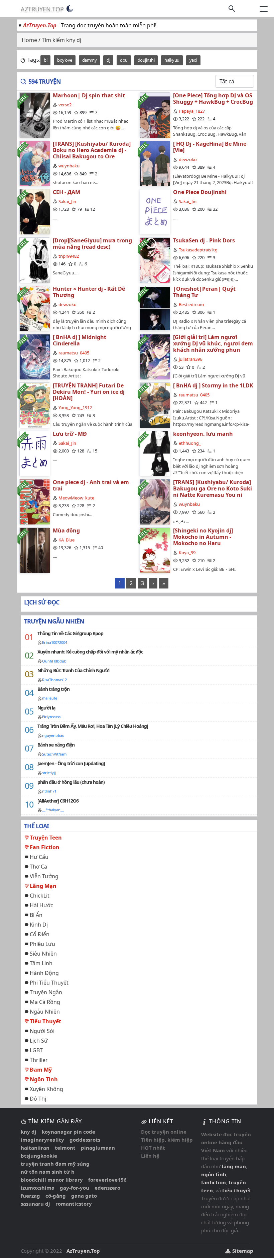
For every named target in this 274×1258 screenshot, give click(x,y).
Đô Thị (38, 1098)
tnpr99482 (68, 256)
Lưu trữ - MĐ (70, 433)
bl (45, 60)
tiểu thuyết (236, 1190)
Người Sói (42, 1031)
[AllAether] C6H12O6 (58, 801)
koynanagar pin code (68, 1131)
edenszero (107, 1187)
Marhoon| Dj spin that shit (89, 95)
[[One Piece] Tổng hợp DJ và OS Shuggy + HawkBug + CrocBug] (155, 114)
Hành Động (44, 973)
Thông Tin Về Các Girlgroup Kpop (70, 633)
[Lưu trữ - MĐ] (34, 453)
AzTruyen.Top (42, 9)
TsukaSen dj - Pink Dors (204, 240)
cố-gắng (55, 1195)
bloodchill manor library (52, 1179)
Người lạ (46, 708)
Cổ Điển (39, 934)
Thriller (39, 1060)
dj (108, 60)
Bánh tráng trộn (53, 689)
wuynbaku (69, 166)
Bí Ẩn (36, 915)
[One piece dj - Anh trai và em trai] (34, 501)
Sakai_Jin (67, 201)
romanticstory (73, 1203)
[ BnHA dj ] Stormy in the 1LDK (213, 385)
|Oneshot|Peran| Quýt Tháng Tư (204, 292)
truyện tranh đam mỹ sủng (55, 1163)
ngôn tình (213, 1174)
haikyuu (171, 60)
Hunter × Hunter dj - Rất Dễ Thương (89, 292)
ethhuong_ (190, 443)
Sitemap (242, 1250)
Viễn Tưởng (44, 876)
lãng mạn (234, 1166)
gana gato (84, 1195)
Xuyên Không (46, 1089)
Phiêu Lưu (42, 944)
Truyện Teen (46, 837)
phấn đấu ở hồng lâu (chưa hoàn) (71, 782)
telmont (65, 1147)
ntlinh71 (49, 791)
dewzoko (188, 159)
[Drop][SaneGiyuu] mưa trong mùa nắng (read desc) (92, 243)
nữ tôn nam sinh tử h (48, 1171)
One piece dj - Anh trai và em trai (91, 485)
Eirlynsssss (51, 716)
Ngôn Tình (44, 1079)
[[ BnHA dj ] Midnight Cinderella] (34, 356)
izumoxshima (37, 1187)
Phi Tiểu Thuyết (49, 982)
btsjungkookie (39, 1155)
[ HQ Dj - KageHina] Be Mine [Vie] (209, 147)
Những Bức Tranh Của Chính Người (73, 670)
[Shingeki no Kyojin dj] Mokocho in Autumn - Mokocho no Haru (203, 537)
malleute (49, 698)
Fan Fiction (44, 847)
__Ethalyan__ (53, 809)
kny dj (28, 1131)
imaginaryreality (42, 1139)
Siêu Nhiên (43, 953)
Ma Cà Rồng (45, 1002)
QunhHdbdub (54, 661)
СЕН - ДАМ (66, 192)
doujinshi (146, 60)
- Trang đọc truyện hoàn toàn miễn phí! (89, 25)
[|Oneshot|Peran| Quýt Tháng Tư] (155, 308)
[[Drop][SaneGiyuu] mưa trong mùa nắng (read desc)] (34, 259)
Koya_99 (187, 552)
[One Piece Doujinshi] (155, 211)
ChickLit (39, 895)
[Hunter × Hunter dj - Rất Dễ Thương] (34, 308)
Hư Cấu (39, 857)
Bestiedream (191, 304)
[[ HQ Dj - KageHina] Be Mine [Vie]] (155, 163)
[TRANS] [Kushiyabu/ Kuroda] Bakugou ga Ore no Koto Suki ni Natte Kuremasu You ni (212, 488)
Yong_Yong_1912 (75, 407)
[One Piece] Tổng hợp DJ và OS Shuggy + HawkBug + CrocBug (213, 98)
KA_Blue (66, 540)
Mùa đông (66, 530)
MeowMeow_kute (76, 498)
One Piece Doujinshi (200, 192)
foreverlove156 (107, 1179)
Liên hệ (150, 1155)
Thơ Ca (38, 866)
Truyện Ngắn (46, 992)
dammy (89, 60)
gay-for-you (74, 1187)
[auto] (70, 8)
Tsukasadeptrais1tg (198, 250)
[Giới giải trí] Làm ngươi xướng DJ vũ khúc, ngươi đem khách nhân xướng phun (213, 343)
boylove (64, 60)
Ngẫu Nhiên (45, 1011)
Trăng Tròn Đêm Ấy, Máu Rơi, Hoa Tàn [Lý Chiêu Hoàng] (92, 726)
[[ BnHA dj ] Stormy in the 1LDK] (155, 404)
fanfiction (213, 1182)
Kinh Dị (39, 924)
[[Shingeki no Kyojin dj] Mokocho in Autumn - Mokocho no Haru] (155, 549)
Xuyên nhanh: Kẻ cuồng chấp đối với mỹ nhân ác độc (90, 652)
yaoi (193, 60)
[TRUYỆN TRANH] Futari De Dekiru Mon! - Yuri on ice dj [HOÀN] (89, 392)
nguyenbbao (53, 735)
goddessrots (85, 1139)
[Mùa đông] (34, 549)
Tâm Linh (41, 963)
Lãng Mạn (43, 886)
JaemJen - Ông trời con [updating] (71, 763)
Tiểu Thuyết (45, 1021)
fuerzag (30, 1195)
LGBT (36, 1050)
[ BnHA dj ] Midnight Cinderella (79, 340)
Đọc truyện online (163, 1131)
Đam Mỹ (41, 1069)
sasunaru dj (35, 1203)
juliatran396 (190, 359)
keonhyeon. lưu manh (203, 433)
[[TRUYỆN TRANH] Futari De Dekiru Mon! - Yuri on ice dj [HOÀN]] (34, 404)
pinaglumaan (98, 1147)
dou (124, 60)
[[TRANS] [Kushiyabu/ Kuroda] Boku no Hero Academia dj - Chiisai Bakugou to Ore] (34, 163)
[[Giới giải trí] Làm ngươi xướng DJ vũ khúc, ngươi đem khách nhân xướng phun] (155, 356)
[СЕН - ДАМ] (34, 211)
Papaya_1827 (192, 111)
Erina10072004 (54, 642)
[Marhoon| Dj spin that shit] (34, 114)
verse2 (65, 105)
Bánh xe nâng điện (56, 745)
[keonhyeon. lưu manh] (155, 453)
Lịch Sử (39, 1040)
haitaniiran (35, 1147)
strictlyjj (49, 772)
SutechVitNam (54, 754)
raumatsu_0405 (73, 353)
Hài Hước (41, 905)
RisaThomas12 (54, 679)
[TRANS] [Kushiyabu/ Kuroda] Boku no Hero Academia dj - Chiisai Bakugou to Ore (92, 150)
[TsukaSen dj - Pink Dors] (155, 259)
